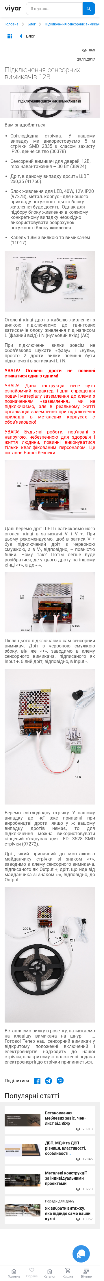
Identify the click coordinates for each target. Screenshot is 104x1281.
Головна (11, 24)
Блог (32, 24)
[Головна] (13, 8)
